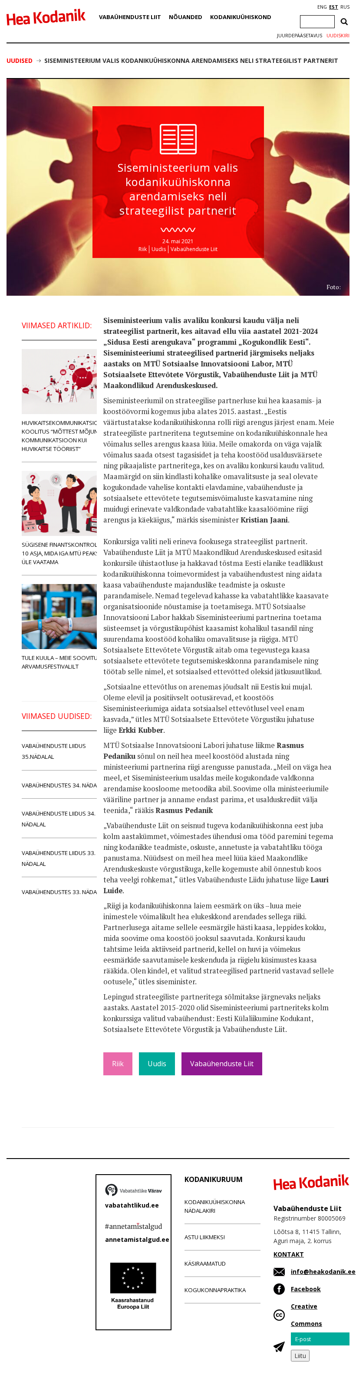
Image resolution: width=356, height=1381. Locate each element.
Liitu (300, 1356)
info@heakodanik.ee (323, 1271)
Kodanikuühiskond (240, 17)
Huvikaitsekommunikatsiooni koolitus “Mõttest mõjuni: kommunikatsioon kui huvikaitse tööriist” (65, 436)
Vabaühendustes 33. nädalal (64, 892)
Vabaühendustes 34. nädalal (64, 785)
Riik (142, 249)
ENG (322, 7)
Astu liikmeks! (205, 1237)
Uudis (159, 249)
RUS (344, 7)
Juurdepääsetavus (299, 36)
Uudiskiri (337, 36)
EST (333, 7)
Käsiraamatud (205, 1263)
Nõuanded (185, 17)
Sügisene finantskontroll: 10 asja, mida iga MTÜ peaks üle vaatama (62, 553)
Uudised (20, 60)
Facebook (306, 1289)
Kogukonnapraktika (215, 1290)
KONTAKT (289, 1254)
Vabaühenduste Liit (130, 17)
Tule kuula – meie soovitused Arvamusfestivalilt (65, 662)
